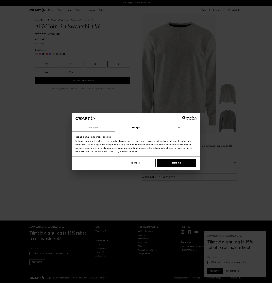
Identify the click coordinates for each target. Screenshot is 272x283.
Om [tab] (178, 127)
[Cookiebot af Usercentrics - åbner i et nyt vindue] (184, 118)
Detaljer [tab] (136, 127)
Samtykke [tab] (93, 127)
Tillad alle (176, 163)
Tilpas (134, 163)
